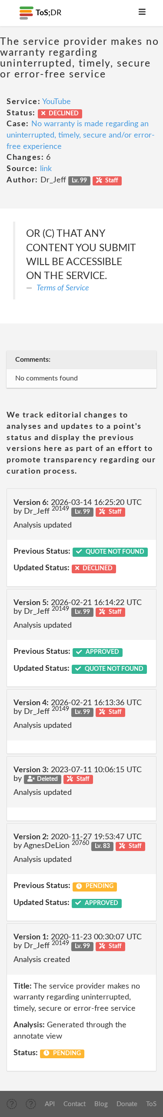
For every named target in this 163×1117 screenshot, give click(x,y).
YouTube (56, 102)
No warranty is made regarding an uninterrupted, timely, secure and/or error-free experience (81, 135)
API (50, 1104)
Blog (101, 1104)
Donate (126, 1104)
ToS (151, 1104)
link (46, 169)
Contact (74, 1104)
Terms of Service (63, 288)
